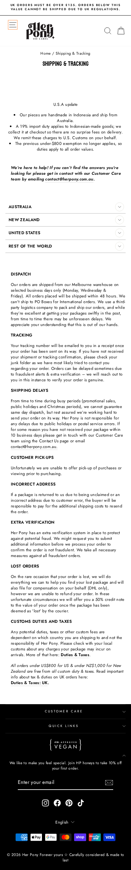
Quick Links (64, 726)
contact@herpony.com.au (69, 179)
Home (45, 53)
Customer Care (64, 711)
